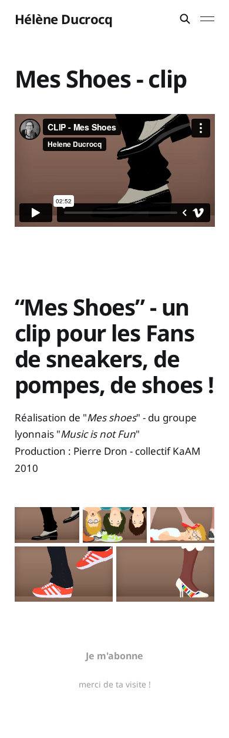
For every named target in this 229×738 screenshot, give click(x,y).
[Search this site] (185, 19)
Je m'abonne (114, 655)
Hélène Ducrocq (64, 18)
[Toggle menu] (207, 19)
